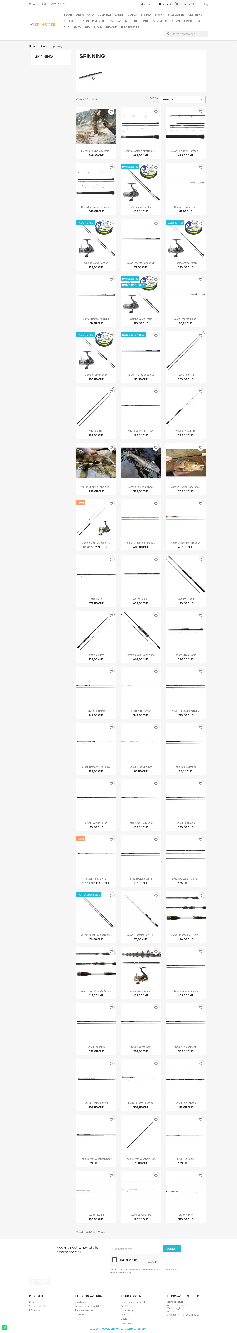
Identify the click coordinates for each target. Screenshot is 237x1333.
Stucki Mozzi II (96, 1214)
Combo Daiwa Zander (96, 262)
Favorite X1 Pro (96, 654)
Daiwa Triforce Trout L (186, 318)
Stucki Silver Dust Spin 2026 (141, 1158)
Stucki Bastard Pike (140, 1214)
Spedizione (81, 1301)
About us (80, 1314)
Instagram (47, 1282)
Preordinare (129, 27)
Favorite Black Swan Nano (141, 654)
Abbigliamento (93, 21)
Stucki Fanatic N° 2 (96, 878)
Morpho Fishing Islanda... (140, 486)
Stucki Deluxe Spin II (141, 878)
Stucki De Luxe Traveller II (185, 878)
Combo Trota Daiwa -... (140, 990)
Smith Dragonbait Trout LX (185, 542)
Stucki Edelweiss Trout (140, 430)
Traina (159, 14)
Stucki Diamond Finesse (186, 990)
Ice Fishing (195, 14)
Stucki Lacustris (96, 1046)
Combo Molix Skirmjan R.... (96, 542)
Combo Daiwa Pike (141, 206)
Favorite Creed (185, 598)
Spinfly (146, 14)
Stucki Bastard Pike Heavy (96, 766)
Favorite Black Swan (185, 654)
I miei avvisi (127, 1322)
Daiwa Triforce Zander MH (141, 262)
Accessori (71, 21)
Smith (77, 27)
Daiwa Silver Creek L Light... (185, 934)
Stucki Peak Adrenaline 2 (185, 710)
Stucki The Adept (185, 430)
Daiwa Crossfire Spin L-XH (141, 934)
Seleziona (183, 99)
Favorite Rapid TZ (140, 598)
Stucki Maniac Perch (96, 822)
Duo (67, 27)
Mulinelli (104, 14)
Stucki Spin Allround (186, 766)
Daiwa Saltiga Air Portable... (141, 150)
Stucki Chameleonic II (96, 1102)
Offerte (33, 1301)
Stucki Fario (96, 598)
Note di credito (129, 1310)
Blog (205, 4)
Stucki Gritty (96, 430)
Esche (68, 14)
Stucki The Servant (185, 1046)
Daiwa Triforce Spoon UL (141, 374)
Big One (111, 27)
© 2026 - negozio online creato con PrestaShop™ (118, 1328)
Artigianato (85, 14)
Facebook (32, 1282)
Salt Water (176, 14)
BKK (88, 27)
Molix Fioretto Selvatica (140, 1102)
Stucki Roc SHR (185, 374)
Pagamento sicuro (85, 1310)
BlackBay (115, 21)
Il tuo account (132, 1296)
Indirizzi (125, 1314)
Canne (119, 14)
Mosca (132, 14)
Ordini (124, 1306)
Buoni (124, 1318)
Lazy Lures (159, 21)
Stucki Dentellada (140, 1046)
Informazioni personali (133, 1301)
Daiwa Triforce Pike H (185, 206)
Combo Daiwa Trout (141, 318)
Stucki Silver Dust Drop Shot (96, 1158)
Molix (98, 27)
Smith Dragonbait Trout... (141, 542)
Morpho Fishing (136, 21)
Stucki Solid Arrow (141, 710)
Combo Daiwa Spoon (96, 374)
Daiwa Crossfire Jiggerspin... (96, 934)
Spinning (44, 56)
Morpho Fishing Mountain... (96, 150)
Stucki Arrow (186, 1214)
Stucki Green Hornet (140, 766)
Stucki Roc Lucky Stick (141, 822)
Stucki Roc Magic (185, 822)
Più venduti (35, 1310)
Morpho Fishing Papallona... (96, 486)
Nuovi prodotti (37, 1306)
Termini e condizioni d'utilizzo (91, 1306)
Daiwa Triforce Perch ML (96, 318)
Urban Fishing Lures (185, 21)
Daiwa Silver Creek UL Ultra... (96, 990)
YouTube (39, 1282)
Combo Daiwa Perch (186, 262)
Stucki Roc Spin (185, 1158)
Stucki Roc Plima (96, 710)
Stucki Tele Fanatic (185, 1102)
